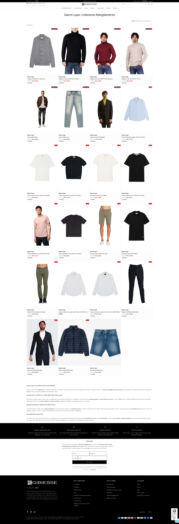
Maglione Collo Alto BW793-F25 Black (69, 79)
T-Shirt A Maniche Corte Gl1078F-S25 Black (133, 195)
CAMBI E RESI (34, 5)
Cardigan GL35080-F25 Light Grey (36, 79)
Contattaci (76, 484)
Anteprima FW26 (66, 8)
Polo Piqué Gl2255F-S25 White (98, 195)
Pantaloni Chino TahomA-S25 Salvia (36, 312)
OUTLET (108, 8)
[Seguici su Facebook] (27, 512)
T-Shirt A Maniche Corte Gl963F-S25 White (38, 195)
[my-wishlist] (148, 4)
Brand (115, 8)
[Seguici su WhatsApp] (35, 512)
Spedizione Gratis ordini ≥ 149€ (89, 1)
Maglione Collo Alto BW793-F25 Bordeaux (101, 79)
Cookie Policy (77, 501)
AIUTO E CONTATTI (41, 5)
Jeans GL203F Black (32, 137)
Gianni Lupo (30, 77)
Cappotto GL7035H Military (97, 137)
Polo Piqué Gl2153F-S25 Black (130, 253)
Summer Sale (77, 8)
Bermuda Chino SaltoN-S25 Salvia (99, 253)
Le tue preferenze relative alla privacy (71, 518)
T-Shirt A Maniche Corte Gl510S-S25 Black (70, 195)
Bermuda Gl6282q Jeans (96, 370)
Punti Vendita (77, 490)
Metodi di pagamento (113, 495)
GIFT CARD (28, 5)
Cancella (140, 4)
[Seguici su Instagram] (31, 512)
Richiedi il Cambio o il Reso (114, 490)
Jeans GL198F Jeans (64, 137)
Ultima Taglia (140, 492)
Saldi (138, 490)
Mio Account (110, 484)
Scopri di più (150, 1)
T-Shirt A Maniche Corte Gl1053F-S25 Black (70, 253)
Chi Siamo (76, 487)
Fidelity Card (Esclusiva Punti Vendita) (81, 504)
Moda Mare (100, 8)
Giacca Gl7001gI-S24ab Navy (34, 370)
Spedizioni (109, 492)
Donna (39, 3)
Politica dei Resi (111, 487)
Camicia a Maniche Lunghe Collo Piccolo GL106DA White (105, 312)
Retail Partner (58, 518)
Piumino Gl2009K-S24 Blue (66, 370)
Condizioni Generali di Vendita (82, 495)
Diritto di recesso (111, 498)
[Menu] (177, 509)
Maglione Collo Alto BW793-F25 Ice (131, 79)
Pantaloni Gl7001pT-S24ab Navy (130, 312)
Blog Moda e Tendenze (143, 495)
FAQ (75, 492)
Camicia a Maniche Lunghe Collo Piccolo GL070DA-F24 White (73, 312)
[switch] (174, 519)
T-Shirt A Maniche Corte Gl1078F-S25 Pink (38, 253)
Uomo (43, 3)
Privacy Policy (93, 469)
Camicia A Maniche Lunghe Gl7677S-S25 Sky (133, 137)
